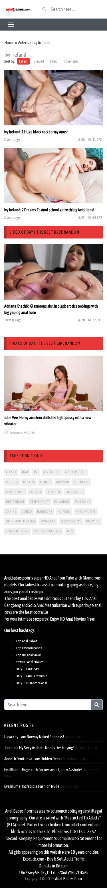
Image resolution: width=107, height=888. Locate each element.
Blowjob (62, 482)
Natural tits (86, 511)
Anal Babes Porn (68, 878)
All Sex (11, 472)
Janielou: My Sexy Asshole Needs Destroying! (39, 747)
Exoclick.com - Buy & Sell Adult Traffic (53, 858)
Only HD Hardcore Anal (31, 683)
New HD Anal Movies (29, 662)
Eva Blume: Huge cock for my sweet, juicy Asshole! (43, 769)
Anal (25, 472)
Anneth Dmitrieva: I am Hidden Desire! (34, 758)
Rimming (93, 521)
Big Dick (12, 482)
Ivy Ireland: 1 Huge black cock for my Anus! (36, 132)
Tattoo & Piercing (48, 531)
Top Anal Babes (26, 641)
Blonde (45, 482)
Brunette (81, 482)
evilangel (61, 501)
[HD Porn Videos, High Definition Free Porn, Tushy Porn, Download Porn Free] (17, 9)
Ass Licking (51, 472)
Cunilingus (74, 492)
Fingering (82, 501)
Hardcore (44, 511)
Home (9, 42)
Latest (23, 61)
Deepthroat (15, 501)
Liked (54, 61)
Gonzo (27, 511)
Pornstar (48, 521)
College (36, 492)
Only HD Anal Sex (27, 669)
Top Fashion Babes (29, 648)
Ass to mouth (75, 472)
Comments (71, 61)
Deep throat (39, 501)
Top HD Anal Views (28, 655)
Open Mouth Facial (20, 521)
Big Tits (29, 482)
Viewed (39, 61)
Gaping (11, 511)
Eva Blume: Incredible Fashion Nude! (32, 786)
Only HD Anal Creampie (31, 676)
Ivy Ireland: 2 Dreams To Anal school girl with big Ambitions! (49, 210)
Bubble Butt (15, 492)
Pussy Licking (70, 521)
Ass (36, 472)
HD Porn (63, 511)
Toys (70, 531)
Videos (23, 42)
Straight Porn (17, 531)
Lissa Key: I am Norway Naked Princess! (34, 736)
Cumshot (53, 492)
